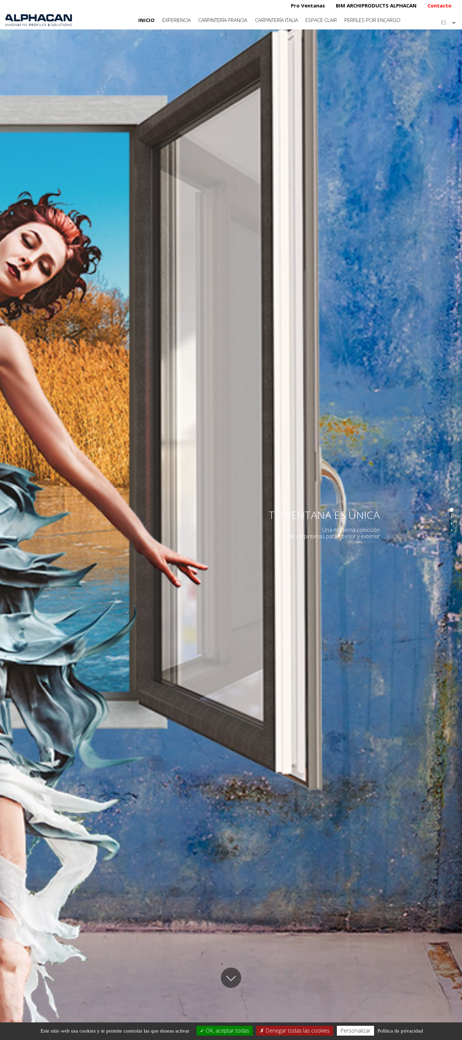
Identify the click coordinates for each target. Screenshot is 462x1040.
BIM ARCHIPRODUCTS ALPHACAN (376, 5)
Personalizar (355, 1030)
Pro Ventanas (308, 5)
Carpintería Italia (276, 20)
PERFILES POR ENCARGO (372, 20)
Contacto (440, 5)
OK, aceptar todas (226, 1030)
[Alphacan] (38, 19)
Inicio (146, 20)
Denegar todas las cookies (297, 1030)
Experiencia (176, 20)
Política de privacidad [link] (400, 1031)
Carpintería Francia (222, 20)
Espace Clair (321, 20)
